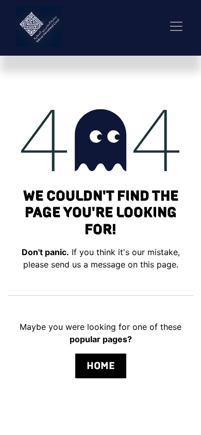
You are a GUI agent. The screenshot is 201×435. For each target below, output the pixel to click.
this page (158, 264)
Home (101, 366)
